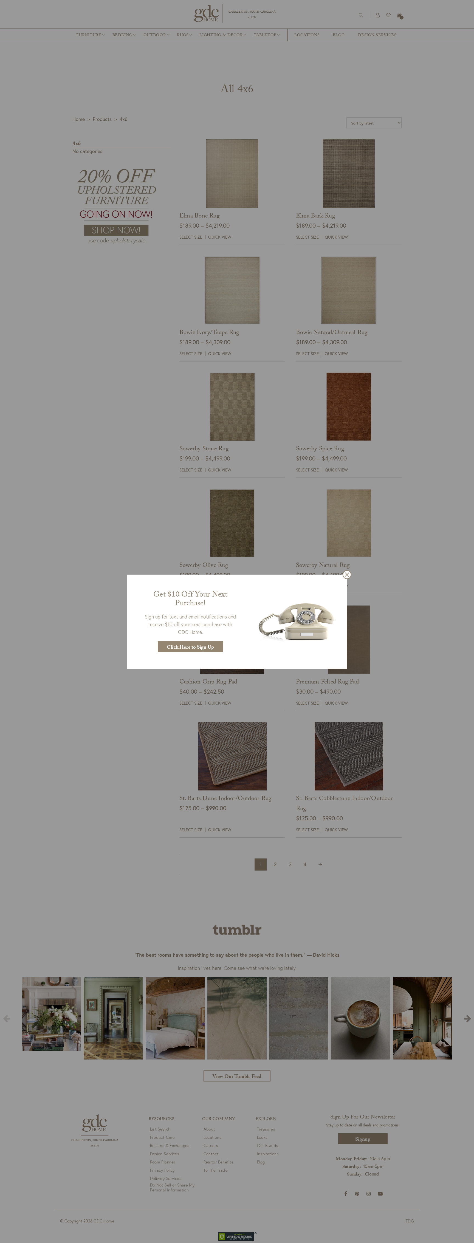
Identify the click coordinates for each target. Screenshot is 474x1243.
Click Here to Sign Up (190, 648)
